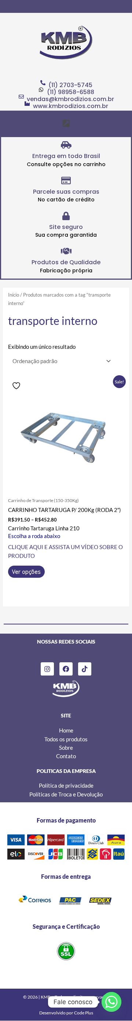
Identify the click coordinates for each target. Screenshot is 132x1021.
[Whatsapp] (111, 1002)
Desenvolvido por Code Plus (66, 1012)
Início (13, 295)
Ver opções (26, 571)
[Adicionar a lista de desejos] (17, 385)
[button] (66, 123)
